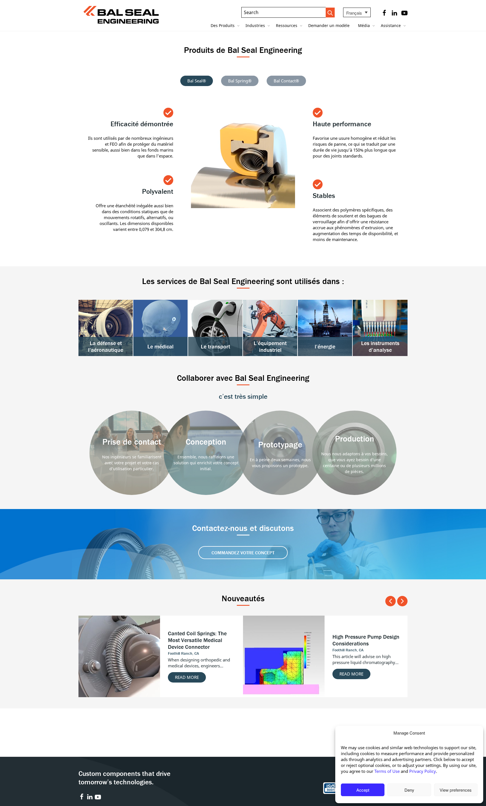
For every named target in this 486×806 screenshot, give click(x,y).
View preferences (456, 790)
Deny (409, 790)
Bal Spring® (239, 81)
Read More (187, 667)
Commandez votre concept (243, 553)
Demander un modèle (329, 25)
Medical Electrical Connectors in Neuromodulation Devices (363, 640)
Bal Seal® (196, 81)
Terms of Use (387, 771)
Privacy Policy (422, 771)
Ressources (287, 25)
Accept (362, 790)
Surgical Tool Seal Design (198, 643)
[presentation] (390, 601)
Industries (256, 25)
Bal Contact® (286, 81)
